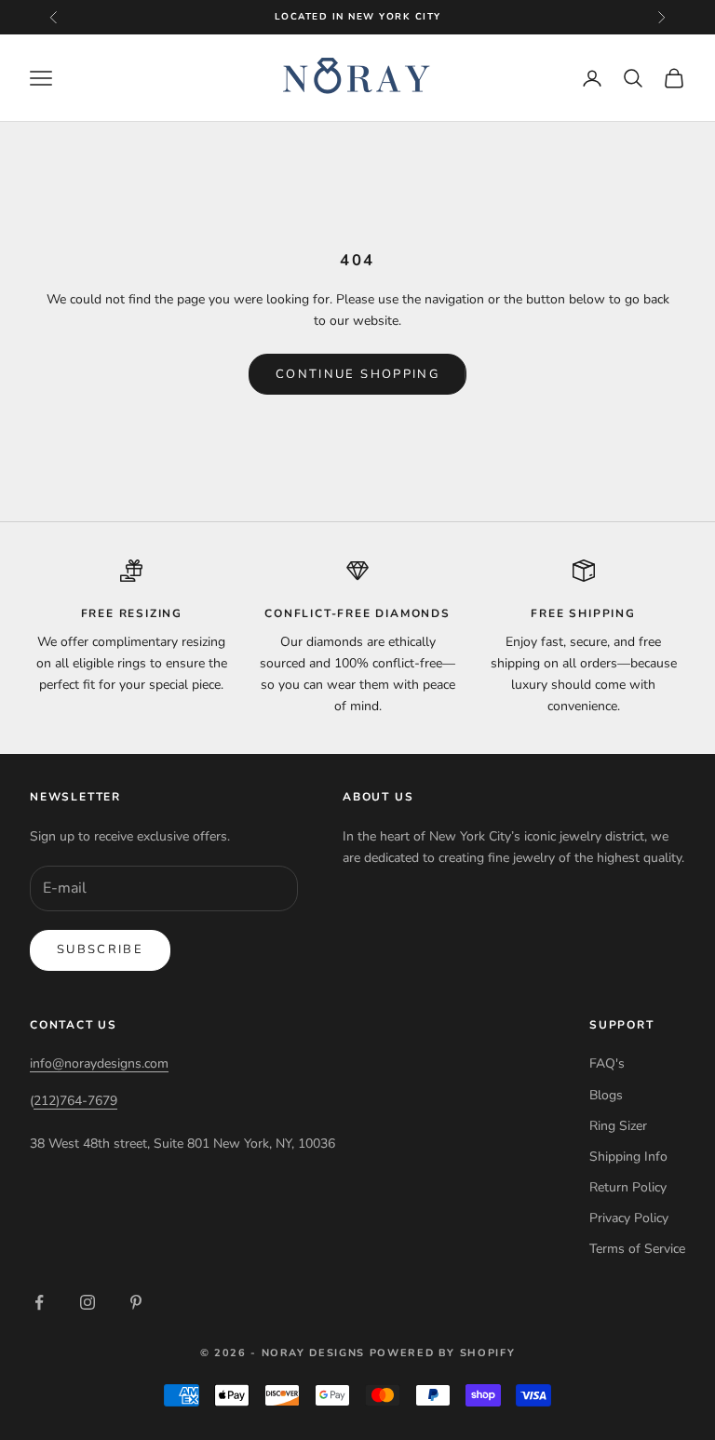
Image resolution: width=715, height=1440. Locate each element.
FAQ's (607, 1063)
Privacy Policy (628, 1218)
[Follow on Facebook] (39, 1302)
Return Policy (628, 1187)
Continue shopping (357, 374)
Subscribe (100, 949)
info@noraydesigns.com (99, 1063)
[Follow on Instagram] (87, 1302)
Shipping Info (628, 1156)
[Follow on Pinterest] (136, 1302)
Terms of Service (637, 1249)
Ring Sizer (618, 1126)
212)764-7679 (75, 1101)
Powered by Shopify (443, 1353)
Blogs (606, 1095)
